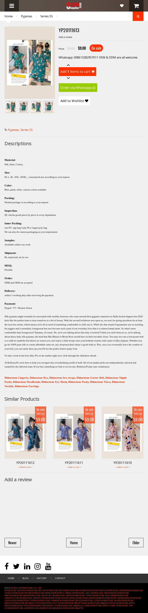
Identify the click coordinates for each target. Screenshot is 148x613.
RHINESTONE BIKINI (41, 593)
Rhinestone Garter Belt (90, 377)
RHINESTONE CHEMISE (27, 600)
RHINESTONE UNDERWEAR (118, 590)
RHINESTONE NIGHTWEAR (104, 595)
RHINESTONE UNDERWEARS (103, 593)
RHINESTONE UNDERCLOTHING (34, 598)
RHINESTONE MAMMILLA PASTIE (102, 603)
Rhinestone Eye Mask (54, 381)
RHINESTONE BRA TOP (36, 590)
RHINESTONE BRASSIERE (51, 608)
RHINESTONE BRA (54, 590)
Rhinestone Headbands (26, 381)
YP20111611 (74, 462)
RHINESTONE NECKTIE (22, 593)
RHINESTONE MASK (19, 595)
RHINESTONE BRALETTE (72, 608)
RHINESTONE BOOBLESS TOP (26, 603)
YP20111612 (25, 462)
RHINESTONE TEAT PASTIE (22, 605)
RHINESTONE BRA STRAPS (74, 590)
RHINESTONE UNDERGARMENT (90, 598)
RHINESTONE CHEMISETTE (50, 600)
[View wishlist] (122, 6)
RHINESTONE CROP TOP (50, 603)
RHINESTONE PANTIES (96, 590)
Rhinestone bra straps (62, 377)
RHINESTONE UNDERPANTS (116, 598)
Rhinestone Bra (39, 377)
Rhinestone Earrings (27, 386)
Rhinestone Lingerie (16, 377)
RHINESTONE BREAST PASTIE (74, 603)
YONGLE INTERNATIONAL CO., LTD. (26, 588)
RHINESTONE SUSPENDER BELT (25, 608)
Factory (42, 578)
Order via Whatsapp (76, 87)
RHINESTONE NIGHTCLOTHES (62, 598)
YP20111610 (123, 462)
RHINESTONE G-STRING (61, 593)
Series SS (46, 16)
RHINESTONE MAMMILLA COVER (74, 605)
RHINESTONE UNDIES (62, 595)
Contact (60, 578)
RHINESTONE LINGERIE (15, 590)
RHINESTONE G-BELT (81, 593)
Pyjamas (26, 16)
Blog (26, 578)
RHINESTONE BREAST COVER (47, 605)
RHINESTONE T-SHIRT (82, 595)
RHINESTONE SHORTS (111, 600)
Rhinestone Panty (78, 381)
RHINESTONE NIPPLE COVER (102, 605)
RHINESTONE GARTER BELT (40, 595)
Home (9, 16)
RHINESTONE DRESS (71, 600)
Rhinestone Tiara (100, 381)
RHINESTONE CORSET (91, 600)
